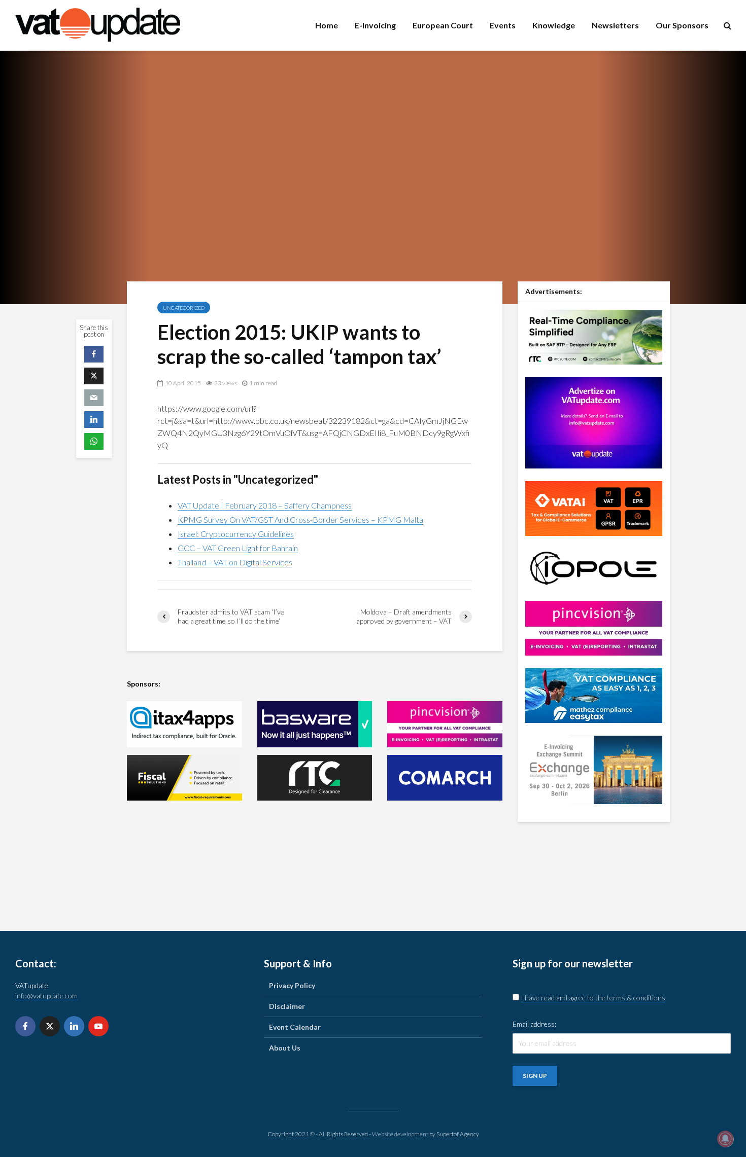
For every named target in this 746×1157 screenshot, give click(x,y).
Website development (400, 1134)
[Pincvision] (593, 627)
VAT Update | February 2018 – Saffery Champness (265, 505)
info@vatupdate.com (46, 995)
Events (503, 25)
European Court (443, 25)
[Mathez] (593, 694)
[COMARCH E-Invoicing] (444, 778)
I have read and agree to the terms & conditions (593, 997)
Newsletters (615, 25)
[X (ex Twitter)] (50, 1026)
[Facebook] (25, 1026)
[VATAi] (593, 507)
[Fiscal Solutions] (184, 778)
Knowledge (553, 25)
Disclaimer (287, 1006)
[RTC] (314, 778)
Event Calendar (295, 1027)
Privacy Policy (292, 985)
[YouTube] (98, 1026)
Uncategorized (184, 308)
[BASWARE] (314, 724)
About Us (284, 1047)
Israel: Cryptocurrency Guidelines (236, 533)
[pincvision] (444, 724)
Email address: (534, 1024)
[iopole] (593, 567)
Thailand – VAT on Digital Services (235, 562)
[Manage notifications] (725, 1139)
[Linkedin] (74, 1026)
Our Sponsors (682, 25)
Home (326, 25)
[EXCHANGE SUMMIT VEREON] (593, 769)
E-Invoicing (375, 25)
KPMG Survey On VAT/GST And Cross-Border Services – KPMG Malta (300, 519)
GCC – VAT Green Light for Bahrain (238, 548)
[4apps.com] (184, 724)
